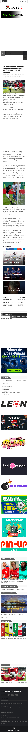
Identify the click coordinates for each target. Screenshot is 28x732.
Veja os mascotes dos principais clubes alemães (14, 682)
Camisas (5, 272)
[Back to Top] (14, 728)
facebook (24, 316)
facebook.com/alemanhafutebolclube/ (13, 708)
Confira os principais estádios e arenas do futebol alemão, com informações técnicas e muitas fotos (13, 616)
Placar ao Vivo (6, 394)
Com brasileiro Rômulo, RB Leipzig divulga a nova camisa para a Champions (13, 275)
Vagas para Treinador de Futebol (11, 392)
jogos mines (5, 383)
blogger (13, 316)
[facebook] (19, 1)
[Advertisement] (14, 36)
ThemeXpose (17, 730)
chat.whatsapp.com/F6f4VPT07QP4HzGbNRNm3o (14, 722)
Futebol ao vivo (6, 389)
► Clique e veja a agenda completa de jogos (13, 589)
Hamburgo (19, 76)
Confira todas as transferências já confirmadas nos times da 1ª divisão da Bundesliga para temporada (13, 581)
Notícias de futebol (7, 388)
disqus (18, 316)
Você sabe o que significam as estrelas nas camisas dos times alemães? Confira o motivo (13, 637)
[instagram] (23, 1)
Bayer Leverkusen (8, 257)
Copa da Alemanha (11, 76)
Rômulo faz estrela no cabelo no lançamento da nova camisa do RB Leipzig (13, 290)
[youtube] (25, 1)
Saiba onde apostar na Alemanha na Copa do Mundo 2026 (14, 381)
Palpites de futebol (7, 386)
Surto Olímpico (6, 391)
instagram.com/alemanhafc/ (10, 717)
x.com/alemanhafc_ (7, 712)
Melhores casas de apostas (9, 385)
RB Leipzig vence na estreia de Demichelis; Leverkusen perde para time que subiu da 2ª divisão (13, 261)
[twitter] (21, 1)
